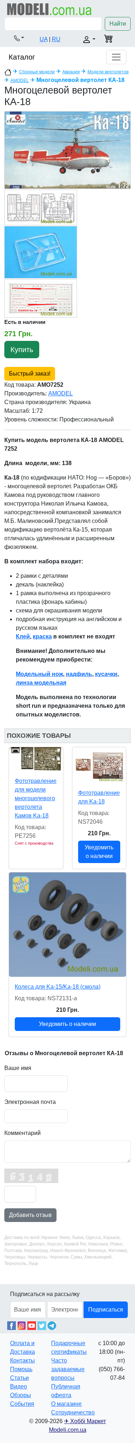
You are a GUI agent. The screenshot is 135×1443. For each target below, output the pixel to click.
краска (42, 636)
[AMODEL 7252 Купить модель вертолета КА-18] (67, 150)
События (22, 1404)
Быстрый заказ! (29, 373)
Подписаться (105, 1309)
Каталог (22, 57)
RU (56, 39)
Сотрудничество (73, 1412)
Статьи (19, 1378)
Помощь (21, 1369)
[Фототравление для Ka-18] (99, 765)
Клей (23, 636)
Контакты (22, 1360)
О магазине (66, 1404)
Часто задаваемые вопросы (68, 1369)
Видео (18, 1386)
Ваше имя (17, 1068)
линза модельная (41, 683)
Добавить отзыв (30, 1215)
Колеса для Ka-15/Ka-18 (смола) (57, 987)
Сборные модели (37, 71)
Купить (21, 350)
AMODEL (19, 80)
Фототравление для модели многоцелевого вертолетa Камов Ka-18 (36, 798)
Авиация (71, 71)
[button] (19, 38)
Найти (117, 24)
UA (44, 39)
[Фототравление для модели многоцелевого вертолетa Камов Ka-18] (36, 759)
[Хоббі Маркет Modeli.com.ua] (49, 9)
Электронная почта (30, 1102)
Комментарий (22, 1133)
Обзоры (20, 1395)
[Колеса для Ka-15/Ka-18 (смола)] (67, 924)
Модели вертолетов (108, 71)
